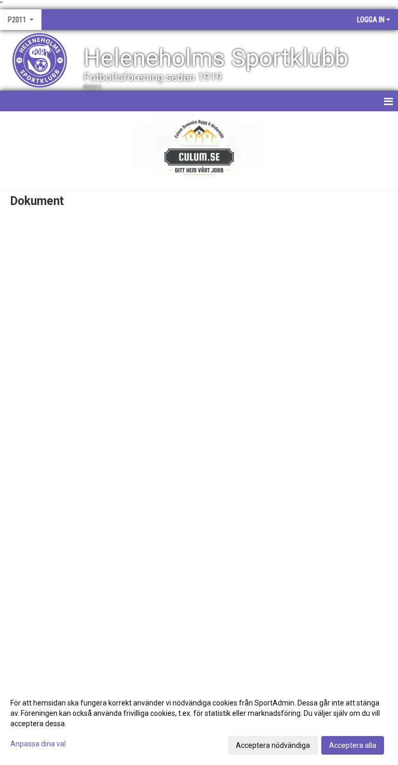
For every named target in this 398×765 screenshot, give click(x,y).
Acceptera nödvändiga (273, 745)
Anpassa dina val (38, 744)
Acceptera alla (352, 745)
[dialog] (199, 723)
